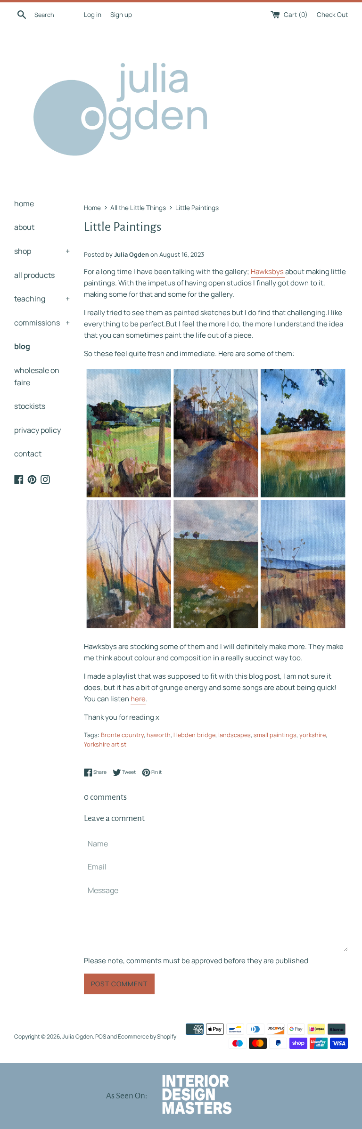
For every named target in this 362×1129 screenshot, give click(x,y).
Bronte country (122, 735)
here (138, 699)
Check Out (332, 14)
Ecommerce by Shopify (147, 1036)
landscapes (234, 735)
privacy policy (37, 430)
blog (22, 346)
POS (100, 1036)
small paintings (275, 735)
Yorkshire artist (105, 744)
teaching (42, 298)
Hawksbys (268, 271)
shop (42, 251)
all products (34, 275)
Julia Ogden (77, 1036)
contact (27, 453)
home (24, 203)
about (24, 227)
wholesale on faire (36, 376)
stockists (29, 406)
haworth (159, 735)
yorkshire (312, 735)
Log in (92, 14)
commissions (42, 322)
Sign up (121, 14)
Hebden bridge (194, 735)
